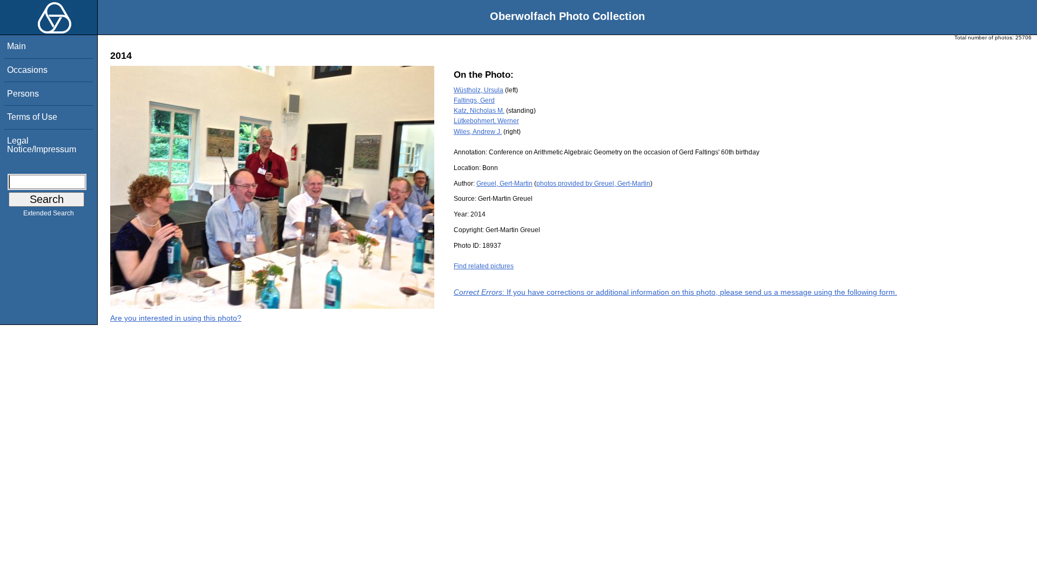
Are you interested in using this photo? (175, 318)
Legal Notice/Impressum (41, 145)
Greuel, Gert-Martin (504, 183)
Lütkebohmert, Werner (486, 121)
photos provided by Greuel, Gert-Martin (593, 183)
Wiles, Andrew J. (478, 131)
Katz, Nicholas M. (479, 110)
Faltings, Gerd (474, 100)
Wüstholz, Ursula (478, 90)
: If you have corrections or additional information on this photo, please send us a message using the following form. (675, 292)
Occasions (27, 69)
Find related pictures (484, 266)
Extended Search (48, 213)
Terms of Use (32, 116)
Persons (23, 93)
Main (16, 46)
